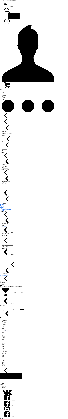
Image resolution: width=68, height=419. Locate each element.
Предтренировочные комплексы (5, 209)
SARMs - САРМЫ (4, 184)
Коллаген (2, 204)
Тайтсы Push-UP (4, 236)
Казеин (2, 150)
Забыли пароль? (9, 283)
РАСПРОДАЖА (4, 97)
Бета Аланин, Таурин (4, 166)
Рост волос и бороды (4, 273)
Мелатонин (2, 207)
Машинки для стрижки (4, 235)
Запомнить (2, 284)
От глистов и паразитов (4, 275)
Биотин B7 (3, 319)
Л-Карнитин (2, 206)
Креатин (1, 205)
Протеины (1, 141)
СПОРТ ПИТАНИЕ (4, 320)
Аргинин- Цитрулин (4, 165)
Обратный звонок (14, 0)
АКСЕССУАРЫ (4, 95)
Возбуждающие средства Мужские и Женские (7, 244)
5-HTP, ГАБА (3, 167)
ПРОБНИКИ (2, 210)
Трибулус (3, 182)
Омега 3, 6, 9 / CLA (3, 208)
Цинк (2, 321)
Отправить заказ (22, 309)
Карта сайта (3, 387)
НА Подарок (3, 325)
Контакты (3, 92)
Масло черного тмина (4, 248)
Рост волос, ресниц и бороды (3, 266)
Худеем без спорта (4, 203)
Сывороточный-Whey (4, 149)
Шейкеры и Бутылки (3, 226)
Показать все (3, 135)
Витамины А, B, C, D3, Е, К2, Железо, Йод (7, 133)
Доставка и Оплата (4, 386)
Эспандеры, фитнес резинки (5, 233)
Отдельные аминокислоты (5, 168)
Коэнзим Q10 (3, 134)
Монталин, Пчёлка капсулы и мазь (6, 246)
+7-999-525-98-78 (2, 0)
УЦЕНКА (3, 99)
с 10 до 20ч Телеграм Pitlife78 (8, 0)
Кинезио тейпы (3, 234)
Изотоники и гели (4, 224)
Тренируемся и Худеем (4, 202)
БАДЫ (2, 96)
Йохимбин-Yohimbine (4, 183)
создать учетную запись (28, 292)
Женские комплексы (4, 131)
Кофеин (3, 225)
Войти (1, 285)
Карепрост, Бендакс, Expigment (5, 247)
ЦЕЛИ (2, 98)
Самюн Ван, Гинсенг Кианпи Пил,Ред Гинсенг (7, 245)
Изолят (2, 148)
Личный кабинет (22, 292)
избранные (40, 292)
